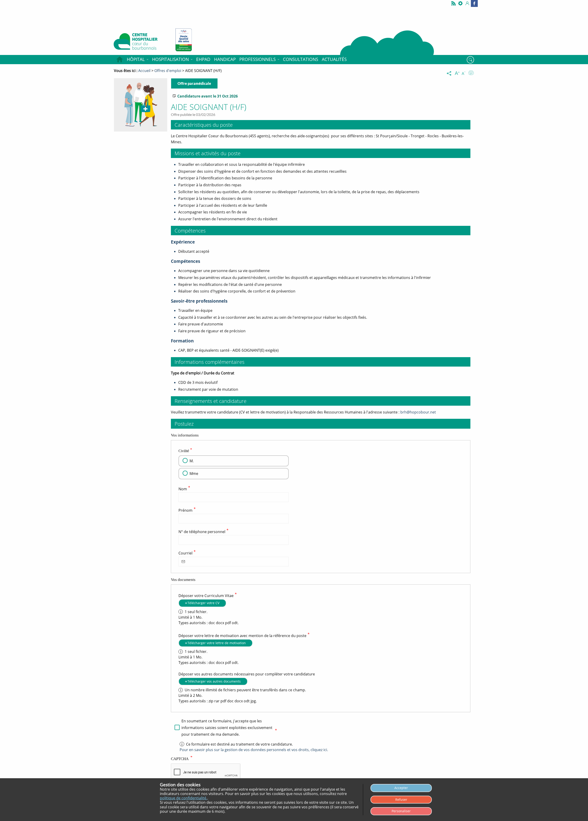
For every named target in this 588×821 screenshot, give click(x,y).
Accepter (401, 788)
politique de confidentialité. (183, 798)
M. (191, 460)
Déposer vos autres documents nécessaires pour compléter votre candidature (246, 674)
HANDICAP (225, 59)
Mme (193, 473)
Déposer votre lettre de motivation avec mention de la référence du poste (242, 635)
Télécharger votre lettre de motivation (216, 643)
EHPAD (203, 59)
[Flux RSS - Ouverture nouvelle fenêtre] (453, 3)
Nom (182, 488)
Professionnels (257, 59)
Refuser (401, 799)
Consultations (300, 59)
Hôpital (136, 59)
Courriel (185, 553)
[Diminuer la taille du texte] (464, 73)
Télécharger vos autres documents (214, 681)
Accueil (119, 59)
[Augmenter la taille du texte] (458, 73)
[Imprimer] (471, 73)
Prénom (185, 510)
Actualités (334, 59)
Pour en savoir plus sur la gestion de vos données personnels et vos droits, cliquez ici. (254, 749)
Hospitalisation (170, 59)
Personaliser (401, 811)
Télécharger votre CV (203, 603)
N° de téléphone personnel (201, 531)
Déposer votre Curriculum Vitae (206, 595)
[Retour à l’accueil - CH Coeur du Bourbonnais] (141, 42)
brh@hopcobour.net (418, 412)
